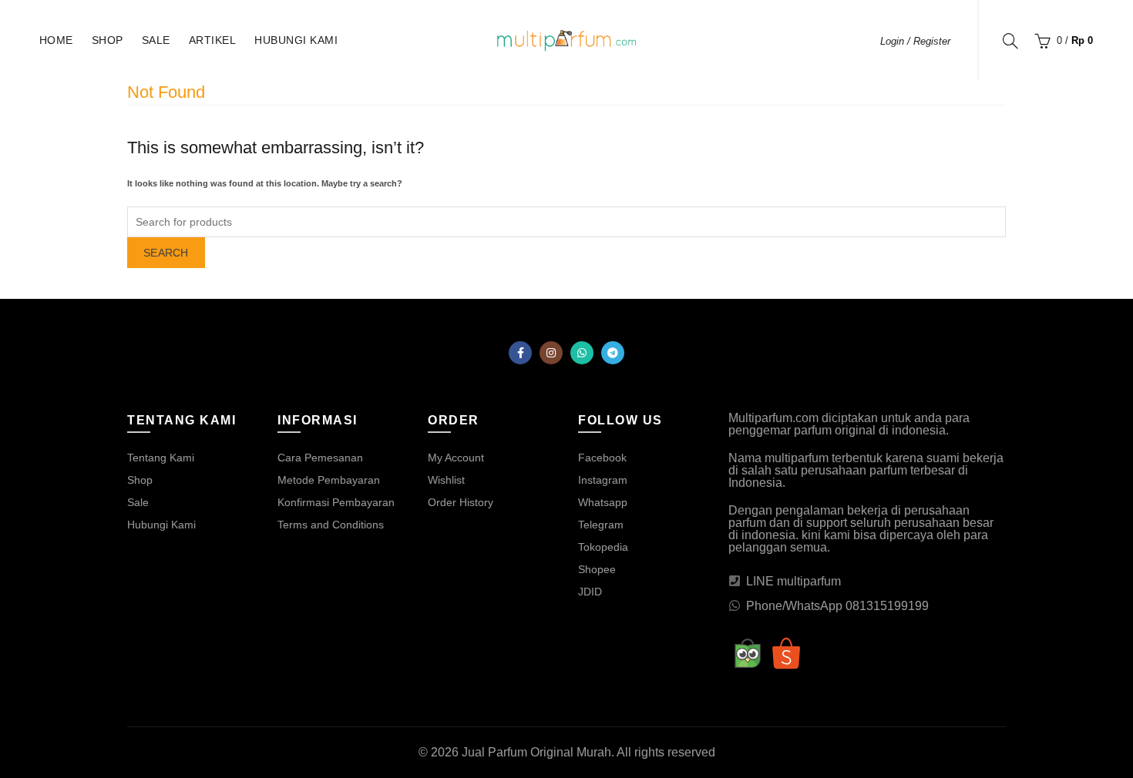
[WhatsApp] (581, 352)
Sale (156, 40)
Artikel (213, 40)
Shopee (597, 569)
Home (56, 40)
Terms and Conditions (330, 524)
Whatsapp (602, 502)
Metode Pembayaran (328, 480)
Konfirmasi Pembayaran (336, 502)
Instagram (602, 480)
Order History (460, 502)
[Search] (1010, 40)
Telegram (601, 524)
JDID (590, 591)
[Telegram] (612, 352)
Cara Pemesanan (320, 457)
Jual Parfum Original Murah (536, 752)
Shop (107, 40)
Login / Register (915, 41)
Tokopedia (603, 547)
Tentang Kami (160, 457)
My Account (456, 457)
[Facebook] (520, 352)
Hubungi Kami (296, 40)
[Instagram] (551, 352)
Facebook (602, 457)
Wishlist (446, 480)
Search (166, 252)
